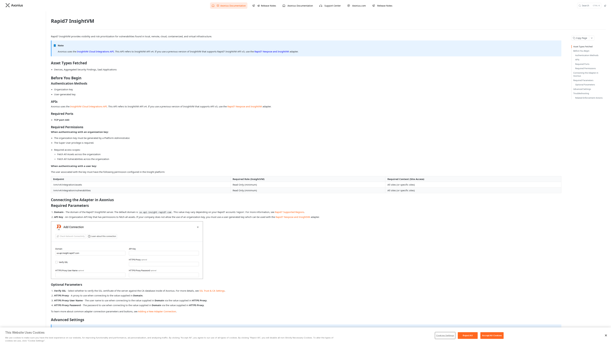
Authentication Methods (586, 55)
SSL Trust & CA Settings (212, 290)
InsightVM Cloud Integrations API (95, 51)
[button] (127, 250)
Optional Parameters (585, 84)
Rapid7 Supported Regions (289, 212)
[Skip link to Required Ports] (48, 114)
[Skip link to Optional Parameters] (48, 285)
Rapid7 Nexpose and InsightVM (271, 51)
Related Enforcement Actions (589, 97)
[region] (305, 335)
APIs (577, 59)
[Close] (605, 335)
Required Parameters (583, 80)
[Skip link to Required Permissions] (48, 127)
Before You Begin (581, 50)
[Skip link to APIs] (48, 102)
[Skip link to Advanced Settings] (48, 320)
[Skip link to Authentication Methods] (48, 83)
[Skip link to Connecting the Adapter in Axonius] (48, 200)
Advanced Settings (582, 89)
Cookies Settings (445, 335)
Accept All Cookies (492, 335)
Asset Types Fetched (583, 46)
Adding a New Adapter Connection (157, 311)
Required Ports (582, 64)
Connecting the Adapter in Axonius (585, 74)
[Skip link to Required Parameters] (48, 206)
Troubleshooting (581, 93)
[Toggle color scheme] (605, 5)
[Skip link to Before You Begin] (48, 78)
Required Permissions (585, 68)
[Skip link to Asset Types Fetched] (48, 63)
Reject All (468, 335)
